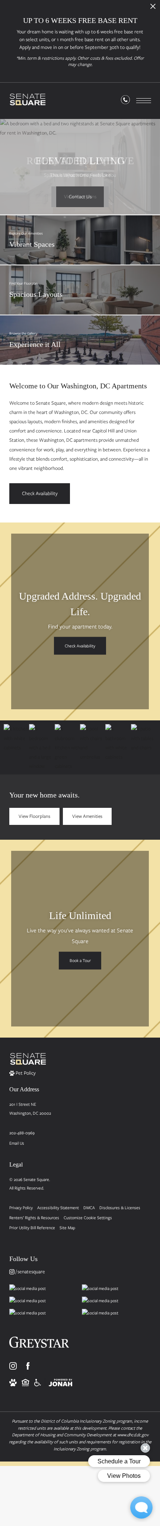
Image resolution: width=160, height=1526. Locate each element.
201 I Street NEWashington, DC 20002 (30, 1108)
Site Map (67, 1227)
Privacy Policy (21, 1207)
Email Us (16, 1143)
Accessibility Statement (58, 1207)
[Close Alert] (153, 8)
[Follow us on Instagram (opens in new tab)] (13, 1366)
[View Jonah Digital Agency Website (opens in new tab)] (60, 1382)
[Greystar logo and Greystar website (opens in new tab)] (39, 1344)
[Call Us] (125, 101)
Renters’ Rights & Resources (34, 1217)
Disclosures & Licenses (119, 1207)
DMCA (89, 1207)
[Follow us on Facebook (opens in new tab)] (27, 1366)
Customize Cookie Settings (88, 1217)
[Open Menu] (143, 100)
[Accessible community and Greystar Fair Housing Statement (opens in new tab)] (37, 1382)
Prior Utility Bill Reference (32, 1227)
